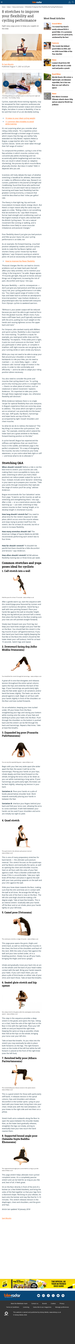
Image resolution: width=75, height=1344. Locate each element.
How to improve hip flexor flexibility (20, 261)
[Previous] (6, 84)
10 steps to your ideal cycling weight (20, 118)
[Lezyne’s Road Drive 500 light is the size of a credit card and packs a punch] (47, 62)
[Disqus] (32, 1251)
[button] (22, 86)
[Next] (38, 84)
